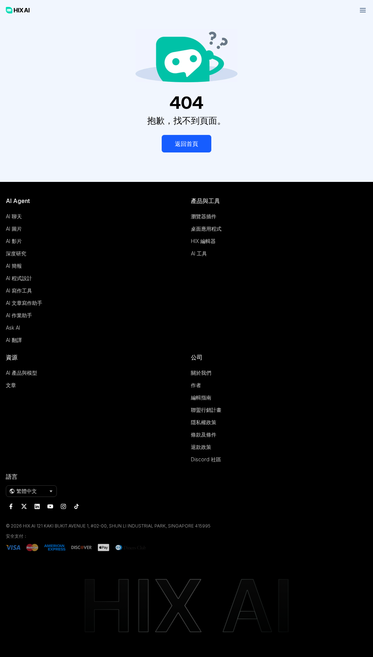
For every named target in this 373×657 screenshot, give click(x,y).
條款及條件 (203, 434)
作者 (196, 385)
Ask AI (13, 327)
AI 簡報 (14, 266)
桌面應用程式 (206, 229)
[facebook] (11, 506)
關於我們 (201, 373)
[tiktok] (76, 506)
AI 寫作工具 (19, 290)
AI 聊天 (14, 216)
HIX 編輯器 (203, 241)
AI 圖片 (14, 229)
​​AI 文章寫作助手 (24, 303)
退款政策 (201, 447)
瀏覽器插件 (203, 216)
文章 (11, 385)
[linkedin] (37, 506)
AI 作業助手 (19, 315)
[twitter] (24, 506)
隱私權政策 (203, 422)
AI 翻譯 (14, 340)
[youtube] (50, 506)
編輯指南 (201, 397)
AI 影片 (14, 241)
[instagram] (63, 506)
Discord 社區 (206, 459)
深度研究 (16, 253)
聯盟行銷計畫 (206, 410)
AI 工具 (199, 253)
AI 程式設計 (19, 278)
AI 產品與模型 (21, 373)
